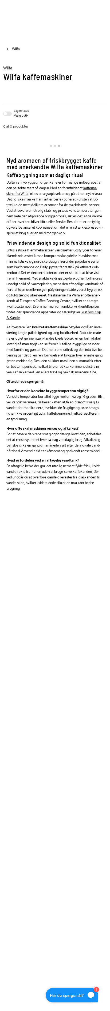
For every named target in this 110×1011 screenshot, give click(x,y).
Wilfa (76, 295)
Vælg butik (21, 115)
